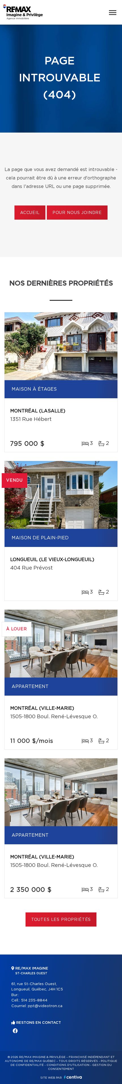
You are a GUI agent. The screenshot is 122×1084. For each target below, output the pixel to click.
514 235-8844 (34, 1000)
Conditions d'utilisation (68, 1065)
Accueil (30, 213)
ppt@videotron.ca (45, 1006)
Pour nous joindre (77, 213)
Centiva (73, 1077)
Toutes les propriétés (61, 920)
